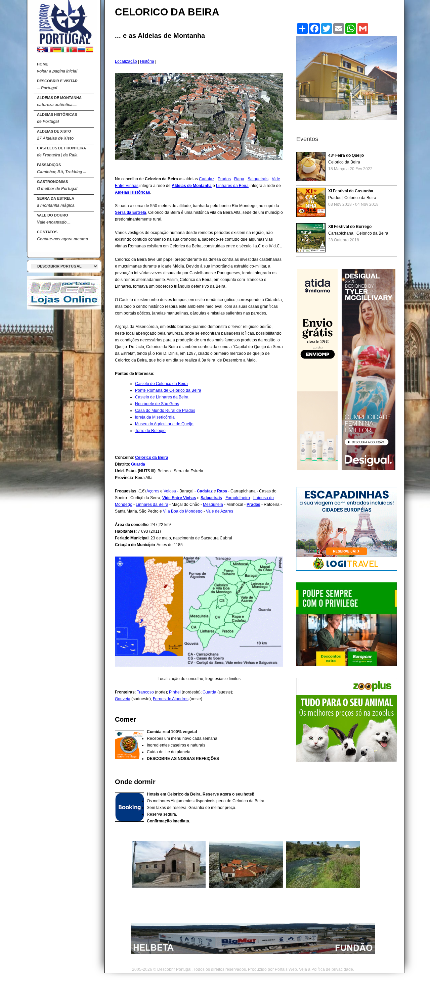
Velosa (170, 491)
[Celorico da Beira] (64, 20)
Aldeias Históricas (57, 118)
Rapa (239, 179)
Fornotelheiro (237, 497)
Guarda (138, 464)
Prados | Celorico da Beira (353, 198)
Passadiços (61, 168)
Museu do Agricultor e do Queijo (164, 424)
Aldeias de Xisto (55, 135)
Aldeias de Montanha (59, 101)
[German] (57, 50)
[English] (41, 50)
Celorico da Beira (151, 457)
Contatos (62, 235)
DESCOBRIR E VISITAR (57, 84)
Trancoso (145, 692)
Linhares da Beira (232, 185)
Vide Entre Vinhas (179, 497)
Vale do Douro (54, 219)
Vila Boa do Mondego (183, 511)
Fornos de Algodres (170, 699)
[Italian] (65, 50)
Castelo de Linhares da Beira (161, 397)
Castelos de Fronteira (61, 151)
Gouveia (122, 699)
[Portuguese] (73, 50)
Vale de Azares (219, 511)
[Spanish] (89, 50)
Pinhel (175, 692)
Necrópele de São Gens (157, 403)
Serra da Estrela (56, 202)
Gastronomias (57, 185)
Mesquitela (213, 504)
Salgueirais (258, 179)
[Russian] (81, 50)
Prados (224, 179)
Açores (152, 491)
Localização (126, 61)
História (147, 61)
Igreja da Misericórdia (155, 417)
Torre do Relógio (150, 430)
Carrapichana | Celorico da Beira (358, 233)
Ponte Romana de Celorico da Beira (168, 390)
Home (57, 68)
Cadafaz (206, 179)
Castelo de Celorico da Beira (161, 383)
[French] (49, 50)
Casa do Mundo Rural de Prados (165, 410)
